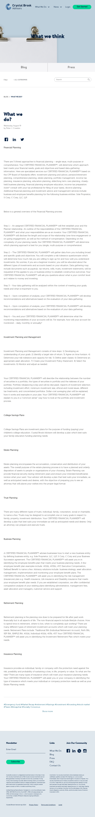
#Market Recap (27, 705)
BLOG (6, 97)
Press (71, 67)
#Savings (50, 705)
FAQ (52, 762)
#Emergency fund (12, 705)
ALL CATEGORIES (20, 80)
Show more (47, 711)
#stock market (83, 705)
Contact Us (55, 766)
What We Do (41, 7)
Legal (60, 805)
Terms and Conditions (48, 805)
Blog (24, 67)
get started (82, 7)
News (56, 7)
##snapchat (16, 707)
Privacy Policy (33, 805)
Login (67, 7)
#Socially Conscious (31, 707)
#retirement (40, 705)
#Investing (71, 705)
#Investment (60, 705)
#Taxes (7, 707)
